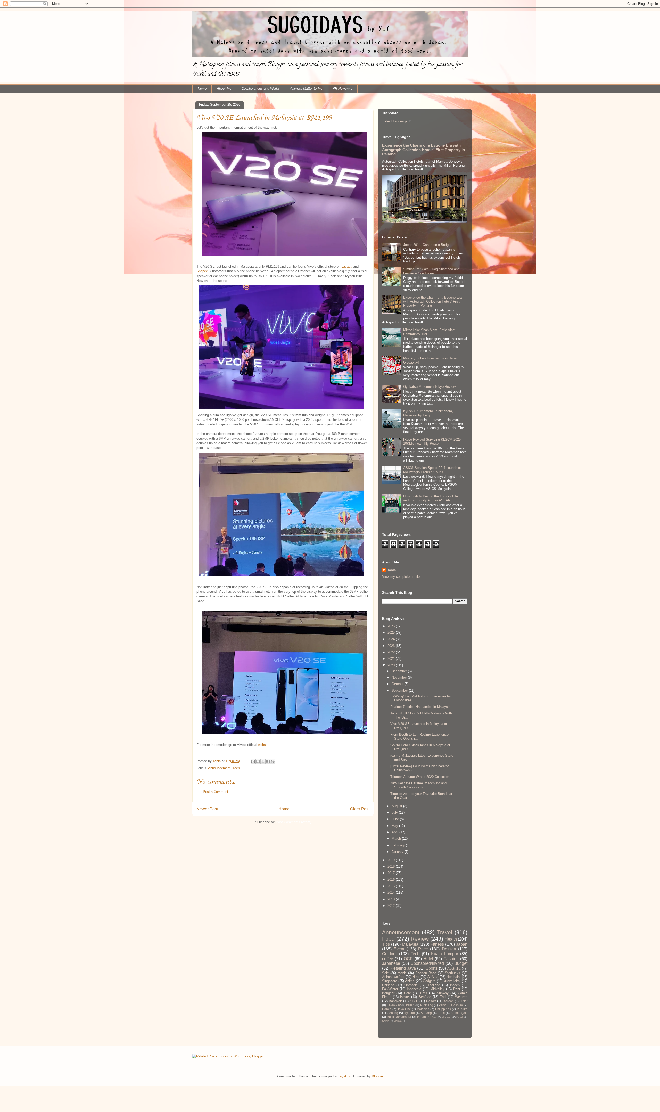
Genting (392, 1013)
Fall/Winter (390, 989)
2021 (391, 659)
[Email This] (253, 761)
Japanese (391, 963)
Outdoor (389, 954)
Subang (426, 1013)
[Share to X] (263, 761)
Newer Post (207, 809)
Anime (410, 981)
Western (461, 997)
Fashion (451, 959)
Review (420, 939)
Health (451, 939)
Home (202, 88)
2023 (391, 646)
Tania (391, 570)
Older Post (359, 809)
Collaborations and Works (261, 88)
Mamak (398, 1020)
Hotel (428, 959)
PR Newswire (342, 88)
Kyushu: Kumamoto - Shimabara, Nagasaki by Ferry (428, 413)
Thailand (433, 985)
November (400, 677)
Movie (402, 973)
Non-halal (453, 977)
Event (399, 949)
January (398, 852)
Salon (385, 1020)
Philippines (443, 1009)
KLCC (414, 1001)
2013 (391, 899)
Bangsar (388, 993)
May (395, 826)
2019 (391, 860)
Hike (415, 977)
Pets (423, 993)
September (400, 691)
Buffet (463, 1001)
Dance (386, 1009)
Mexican (446, 1017)
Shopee (202, 271)
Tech (236, 768)
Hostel (405, 997)
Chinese (388, 985)
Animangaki (459, 1013)
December (400, 671)
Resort (431, 1001)
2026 (391, 626)
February (399, 845)
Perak (459, 1017)
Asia (434, 1017)
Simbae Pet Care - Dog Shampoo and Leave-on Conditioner (431, 271)
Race (423, 949)
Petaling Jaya (403, 968)
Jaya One (404, 1009)
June (396, 819)
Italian (410, 1005)
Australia (453, 968)
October (398, 684)
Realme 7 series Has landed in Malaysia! (420, 707)
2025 (391, 633)
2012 (391, 906)
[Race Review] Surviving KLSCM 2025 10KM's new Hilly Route (432, 442)
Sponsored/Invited (427, 963)
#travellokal (451, 981)
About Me (224, 88)
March (397, 839)
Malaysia (410, 944)
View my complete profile (401, 577)
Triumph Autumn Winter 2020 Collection (419, 777)
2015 (391, 886)
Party (442, 1005)
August (397, 806)
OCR (408, 959)
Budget (460, 963)
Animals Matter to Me (306, 88)
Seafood (425, 997)
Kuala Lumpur (444, 954)
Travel (444, 932)
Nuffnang (426, 1005)
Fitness (437, 944)
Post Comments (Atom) (293, 822)
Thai (443, 997)
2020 (391, 665)
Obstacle (411, 985)
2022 (391, 652)
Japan (461, 944)
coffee (387, 959)
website (263, 745)
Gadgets (429, 981)
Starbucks (452, 973)
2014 (391, 892)
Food (388, 939)
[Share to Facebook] (267, 761)
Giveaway (394, 1005)
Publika (462, 1009)
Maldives (423, 1009)
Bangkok (395, 1001)
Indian (421, 1016)
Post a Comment (215, 792)
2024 (391, 639)
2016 (391, 880)
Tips (386, 944)
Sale (385, 973)
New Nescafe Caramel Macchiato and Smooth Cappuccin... (418, 785)
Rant (456, 989)
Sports (432, 968)
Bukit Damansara (399, 1016)
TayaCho (344, 1076)
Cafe (407, 993)
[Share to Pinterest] (272, 761)
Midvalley (437, 989)
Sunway (443, 993)
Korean (448, 1001)
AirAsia (432, 977)
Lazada (347, 266)
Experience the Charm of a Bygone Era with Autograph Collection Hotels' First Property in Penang (423, 149)
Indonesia (414, 989)
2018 (391, 866)
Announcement (219, 768)
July (395, 812)
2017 (391, 873)
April (395, 832)
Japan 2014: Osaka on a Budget (427, 245)
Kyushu (409, 1013)
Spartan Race (425, 973)
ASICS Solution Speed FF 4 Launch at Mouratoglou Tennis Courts (432, 470)
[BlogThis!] (258, 761)
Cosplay (457, 1005)
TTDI (441, 1013)
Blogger (377, 1076)
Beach (455, 985)
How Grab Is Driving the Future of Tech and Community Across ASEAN (432, 498)
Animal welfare (393, 977)
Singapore (389, 981)
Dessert (449, 949)
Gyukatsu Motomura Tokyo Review (429, 387)
